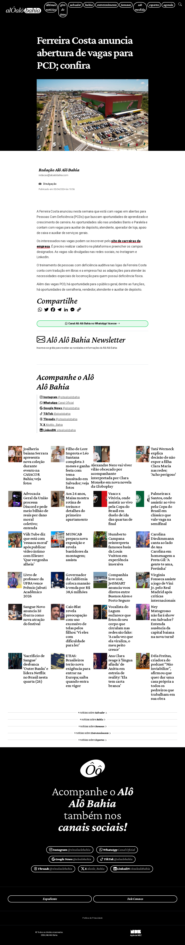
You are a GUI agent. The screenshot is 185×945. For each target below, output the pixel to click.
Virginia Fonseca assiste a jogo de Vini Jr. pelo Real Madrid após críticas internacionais (163, 587)
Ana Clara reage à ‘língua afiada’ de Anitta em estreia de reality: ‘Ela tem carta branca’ (120, 670)
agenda (168, 5)
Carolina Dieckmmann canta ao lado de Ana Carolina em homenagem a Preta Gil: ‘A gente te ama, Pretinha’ (163, 551)
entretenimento (107, 5)
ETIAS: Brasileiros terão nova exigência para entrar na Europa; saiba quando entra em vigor (78, 670)
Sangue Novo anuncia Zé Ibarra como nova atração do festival (34, 615)
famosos (126, 5)
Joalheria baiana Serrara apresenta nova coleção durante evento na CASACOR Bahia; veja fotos (35, 465)
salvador (75, 5)
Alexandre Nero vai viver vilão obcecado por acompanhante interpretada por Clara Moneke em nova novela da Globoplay (111, 476)
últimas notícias (51, 7)
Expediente (50, 899)
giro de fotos (63, 9)
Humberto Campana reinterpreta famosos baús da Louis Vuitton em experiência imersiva (119, 549)
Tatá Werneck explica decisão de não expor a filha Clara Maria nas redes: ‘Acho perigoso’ (163, 461)
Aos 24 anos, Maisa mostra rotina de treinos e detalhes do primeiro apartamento (77, 506)
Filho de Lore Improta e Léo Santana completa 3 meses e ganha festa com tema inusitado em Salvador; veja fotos (78, 468)
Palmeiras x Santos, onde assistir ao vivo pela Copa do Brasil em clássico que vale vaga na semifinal (163, 508)
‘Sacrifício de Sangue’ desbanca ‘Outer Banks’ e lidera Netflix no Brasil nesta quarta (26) (35, 668)
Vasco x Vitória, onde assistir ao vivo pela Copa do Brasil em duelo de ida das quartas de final (120, 508)
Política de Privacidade (92, 918)
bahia (89, 5)
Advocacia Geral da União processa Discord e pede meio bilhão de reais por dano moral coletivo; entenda (35, 510)
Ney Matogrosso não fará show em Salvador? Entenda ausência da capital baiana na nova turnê (162, 621)
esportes (154, 5)
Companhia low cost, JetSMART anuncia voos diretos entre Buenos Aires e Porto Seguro (120, 587)
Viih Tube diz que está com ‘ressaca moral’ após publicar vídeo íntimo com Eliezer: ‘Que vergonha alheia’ (35, 549)
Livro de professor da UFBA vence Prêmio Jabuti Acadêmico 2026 (34, 585)
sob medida (140, 7)
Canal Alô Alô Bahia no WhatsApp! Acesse (92, 323)
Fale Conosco (135, 899)
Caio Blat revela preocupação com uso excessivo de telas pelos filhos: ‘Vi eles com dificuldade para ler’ (77, 626)
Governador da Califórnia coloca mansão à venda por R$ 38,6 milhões (78, 583)
